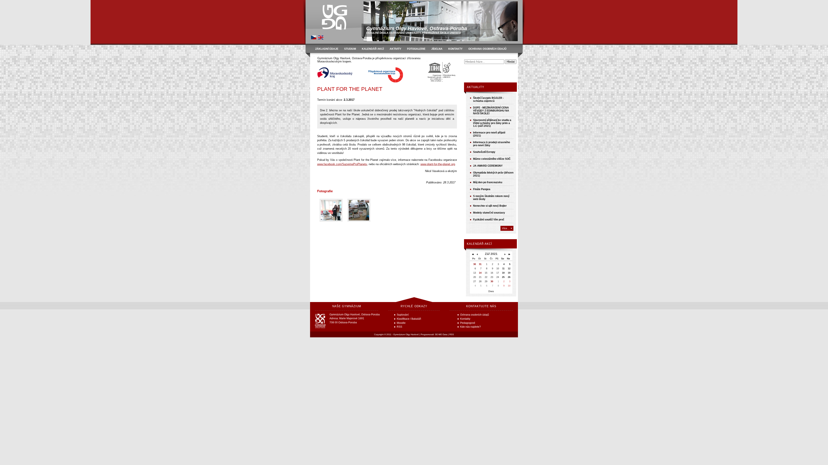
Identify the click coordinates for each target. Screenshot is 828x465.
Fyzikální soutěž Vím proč (488, 219)
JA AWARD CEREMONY (488, 165)
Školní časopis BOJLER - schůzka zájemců (488, 99)
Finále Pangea (481, 189)
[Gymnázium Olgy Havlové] (334, 17)
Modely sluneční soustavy (489, 212)
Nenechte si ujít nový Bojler (490, 205)
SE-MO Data (441, 334)
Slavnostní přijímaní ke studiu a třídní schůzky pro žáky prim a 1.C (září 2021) (492, 123)
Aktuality (475, 87)
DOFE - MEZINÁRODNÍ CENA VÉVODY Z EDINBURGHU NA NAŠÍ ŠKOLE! (491, 110)
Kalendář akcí (479, 243)
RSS (451, 334)
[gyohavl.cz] (313, 38)
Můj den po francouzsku (487, 182)
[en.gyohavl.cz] (320, 38)
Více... (505, 228)
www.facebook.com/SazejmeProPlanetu (342, 164)
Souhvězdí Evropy (484, 151)
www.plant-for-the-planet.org (437, 164)
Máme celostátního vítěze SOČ (492, 158)
